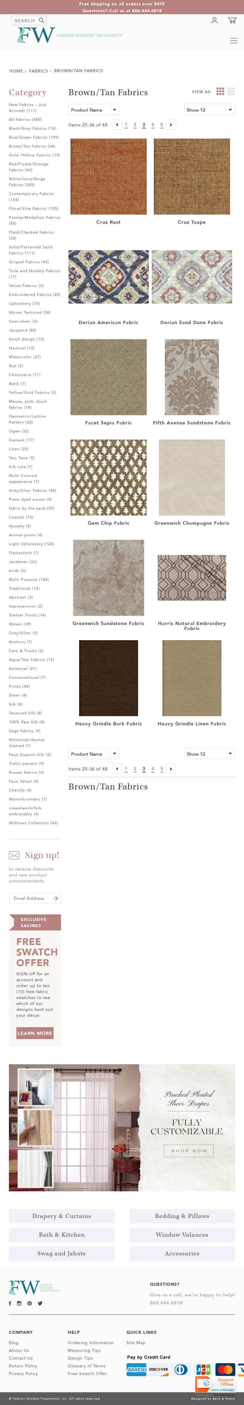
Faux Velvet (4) (24, 781)
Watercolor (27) (25, 357)
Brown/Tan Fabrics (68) (32, 146)
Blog (14, 1342)
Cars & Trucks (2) (26, 651)
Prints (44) (19, 686)
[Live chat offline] (216, 1383)
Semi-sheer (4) (23, 321)
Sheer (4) (18, 695)
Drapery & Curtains (61, 1216)
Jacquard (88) (23, 330)
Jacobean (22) (23, 561)
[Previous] (117, 125)
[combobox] (29, 20)
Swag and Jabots (61, 1253)
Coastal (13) (21, 517)
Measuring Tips (84, 1350)
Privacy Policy (23, 1373)
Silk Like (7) (21, 467)
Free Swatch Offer (87, 1373)
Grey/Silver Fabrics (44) (33, 490)
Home (16, 71)
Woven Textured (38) (30, 312)
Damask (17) (21, 440)
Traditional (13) (24, 588)
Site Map (136, 1342)
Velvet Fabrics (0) (26, 285)
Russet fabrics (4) (26, 772)
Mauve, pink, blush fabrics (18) (28, 404)
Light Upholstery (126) (31, 544)
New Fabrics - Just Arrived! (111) (28, 107)
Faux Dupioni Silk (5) (30, 754)
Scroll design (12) (26, 339)
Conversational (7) (27, 677)
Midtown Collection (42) (33, 823)
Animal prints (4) (26, 535)
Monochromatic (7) (28, 799)
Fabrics (38, 71)
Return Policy (23, 1366)
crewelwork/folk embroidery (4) (25, 811)
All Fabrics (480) (25, 119)
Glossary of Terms (87, 1366)
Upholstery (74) (24, 303)
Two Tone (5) (22, 458)
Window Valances (182, 1235)
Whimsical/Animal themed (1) (27, 743)
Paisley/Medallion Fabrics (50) (35, 220)
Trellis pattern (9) (26, 763)
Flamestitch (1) (24, 553)
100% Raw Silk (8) (27, 722)
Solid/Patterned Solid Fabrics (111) (31, 250)
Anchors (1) (20, 642)
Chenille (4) (20, 790)
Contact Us (21, 1358)
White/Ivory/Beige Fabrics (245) (27, 182)
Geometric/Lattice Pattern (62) (27, 419)
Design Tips (80, 1358)
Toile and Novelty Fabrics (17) (34, 274)
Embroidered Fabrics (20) (35, 294)
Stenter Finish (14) (27, 615)
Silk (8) (16, 704)
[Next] (171, 125)
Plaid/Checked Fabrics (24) (31, 235)
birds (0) (17, 570)
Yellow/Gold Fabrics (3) (33, 392)
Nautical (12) (22, 348)
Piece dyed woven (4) (30, 499)
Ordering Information (91, 1342)
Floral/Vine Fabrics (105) (34, 208)
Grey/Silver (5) (23, 633)
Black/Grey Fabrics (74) (32, 128)
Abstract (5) (21, 597)
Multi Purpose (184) (29, 579)
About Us (19, 1350)
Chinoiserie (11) (25, 375)
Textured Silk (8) (25, 713)
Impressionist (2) (26, 606)
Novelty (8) (20, 526)
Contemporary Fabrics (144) (31, 196)
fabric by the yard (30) (31, 508)
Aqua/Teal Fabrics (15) (31, 659)
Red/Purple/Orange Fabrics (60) (29, 167)
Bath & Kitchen (62, 1235)
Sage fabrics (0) (25, 731)
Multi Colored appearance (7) (24, 478)
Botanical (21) (23, 668)
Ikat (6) (16, 366)
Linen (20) (19, 449)
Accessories (182, 1253)
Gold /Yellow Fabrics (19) (34, 155)
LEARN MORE (35, 1033)
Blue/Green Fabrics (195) (34, 137)
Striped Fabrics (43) (29, 262)
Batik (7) (17, 383)
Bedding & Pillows (182, 1216)
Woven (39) (20, 624)
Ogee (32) (19, 431)
